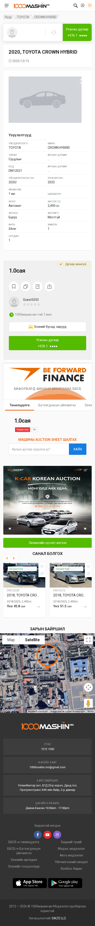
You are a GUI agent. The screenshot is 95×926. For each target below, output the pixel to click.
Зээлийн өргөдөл (24, 860)
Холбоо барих (71, 869)
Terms (90, 711)
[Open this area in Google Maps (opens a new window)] (8, 710)
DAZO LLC (59, 918)
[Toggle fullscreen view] (88, 639)
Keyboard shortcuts (38, 711)
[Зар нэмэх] (89, 5)
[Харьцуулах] (42, 573)
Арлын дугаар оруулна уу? (31, 449)
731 (34, 429)
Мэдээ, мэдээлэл (71, 849)
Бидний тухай (71, 842)
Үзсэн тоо (22, 429)
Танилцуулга (20, 405)
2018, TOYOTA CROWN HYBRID (24, 595)
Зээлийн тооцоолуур (24, 866)
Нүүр (8, 17)
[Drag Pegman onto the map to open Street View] (88, 703)
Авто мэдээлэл (71, 855)
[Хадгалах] (42, 566)
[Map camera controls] (88, 687)
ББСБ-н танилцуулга (23, 842)
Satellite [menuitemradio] (32, 639)
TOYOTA (23, 17)
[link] (47, 327)
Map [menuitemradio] (11, 639)
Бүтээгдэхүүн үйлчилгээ (57, 405)
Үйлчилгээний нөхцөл (71, 862)
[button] (54, 304)
